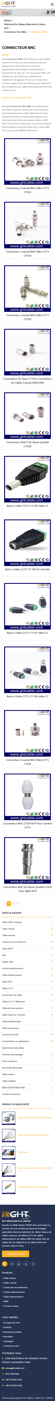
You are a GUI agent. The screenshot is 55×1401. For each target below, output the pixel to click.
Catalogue (8, 1341)
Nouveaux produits (12, 1331)
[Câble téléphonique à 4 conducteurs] (8, 1187)
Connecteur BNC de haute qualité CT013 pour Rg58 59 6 (27, 889)
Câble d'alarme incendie (13, 1014)
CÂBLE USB (7, 961)
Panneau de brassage (12, 1054)
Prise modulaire (9, 1061)
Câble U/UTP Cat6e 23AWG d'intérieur (33, 1135)
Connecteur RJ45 (10, 1034)
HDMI (5, 1301)
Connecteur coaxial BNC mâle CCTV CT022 (27, 317)
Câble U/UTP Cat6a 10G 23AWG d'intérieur (35, 1117)
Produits (7, 1327)
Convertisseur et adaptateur (15, 1041)
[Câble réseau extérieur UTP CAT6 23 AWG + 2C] (8, 1169)
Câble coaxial (8, 935)
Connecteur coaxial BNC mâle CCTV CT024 (27, 190)
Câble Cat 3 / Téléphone (13, 1001)
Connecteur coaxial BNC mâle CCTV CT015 (27, 762)
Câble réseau (8, 928)
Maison (8, 20)
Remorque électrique (12, 1067)
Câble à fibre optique (12, 922)
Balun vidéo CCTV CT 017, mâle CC (27, 633)
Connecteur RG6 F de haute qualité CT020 (27, 444)
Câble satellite (9, 1081)
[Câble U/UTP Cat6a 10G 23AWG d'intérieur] (8, 1118)
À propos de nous (15, 1253)
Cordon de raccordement (14, 941)
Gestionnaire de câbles (13, 1047)
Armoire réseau (11, 1306)
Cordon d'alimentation (12, 968)
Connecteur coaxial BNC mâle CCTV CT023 (27, 254)
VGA (4, 955)
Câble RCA (7, 981)
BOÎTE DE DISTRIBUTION (13, 1087)
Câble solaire (8, 1074)
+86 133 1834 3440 (13, 1379)
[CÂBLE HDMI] (8, 1152)
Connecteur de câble (15, 32)
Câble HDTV (7, 948)
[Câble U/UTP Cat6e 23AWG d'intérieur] (8, 1135)
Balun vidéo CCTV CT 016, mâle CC (27, 696)
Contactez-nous (11, 1345)
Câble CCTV (7, 988)
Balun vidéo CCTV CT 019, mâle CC (27, 506)
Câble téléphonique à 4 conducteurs (33, 1186)
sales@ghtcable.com (15, 1368)
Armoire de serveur (11, 1094)
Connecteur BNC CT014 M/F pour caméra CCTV (27, 825)
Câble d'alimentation (12, 975)
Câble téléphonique (11, 1021)
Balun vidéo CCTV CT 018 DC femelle (27, 569)
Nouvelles (8, 1336)
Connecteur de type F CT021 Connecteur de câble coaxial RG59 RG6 (27, 381)
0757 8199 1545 (12, 1373)
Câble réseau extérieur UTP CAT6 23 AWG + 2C (35, 1169)
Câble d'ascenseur (10, 1028)
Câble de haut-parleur (12, 1008)
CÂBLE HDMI (23, 1152)
